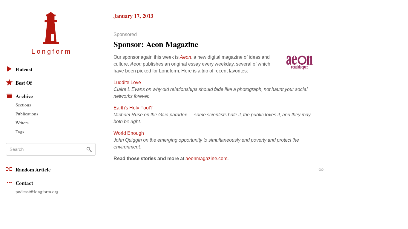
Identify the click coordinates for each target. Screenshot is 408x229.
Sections (23, 105)
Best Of (24, 82)
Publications (27, 114)
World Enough (128, 133)
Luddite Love (127, 82)
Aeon (185, 57)
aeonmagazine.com (206, 158)
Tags (20, 131)
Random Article (33, 169)
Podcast (24, 69)
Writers (22, 123)
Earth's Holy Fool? (133, 107)
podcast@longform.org (37, 191)
